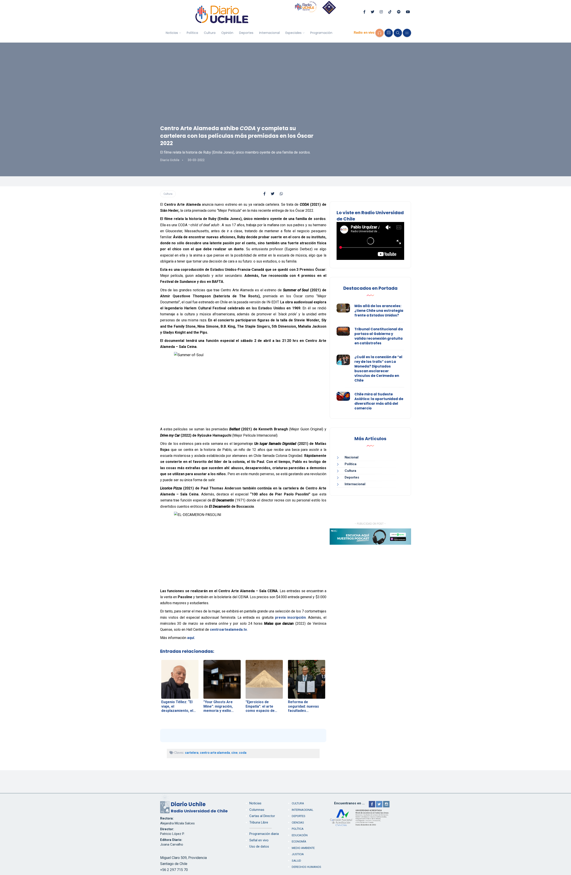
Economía (299, 841)
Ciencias (298, 822)
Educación (300, 835)
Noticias (172, 33)
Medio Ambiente (303, 848)
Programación (321, 33)
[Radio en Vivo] (379, 33)
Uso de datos (259, 846)
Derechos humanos (306, 867)
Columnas (256, 810)
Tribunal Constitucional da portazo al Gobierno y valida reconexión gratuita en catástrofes (378, 336)
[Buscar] (398, 33)
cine (234, 752)
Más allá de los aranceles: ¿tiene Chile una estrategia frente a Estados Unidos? (378, 311)
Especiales (294, 33)
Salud (296, 860)
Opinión (227, 33)
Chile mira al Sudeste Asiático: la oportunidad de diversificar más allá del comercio (378, 401)
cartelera (192, 752)
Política (192, 33)
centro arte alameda (215, 752)
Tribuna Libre (258, 822)
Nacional (351, 457)
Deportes (246, 33)
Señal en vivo (259, 840)
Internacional (269, 33)
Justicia (298, 854)
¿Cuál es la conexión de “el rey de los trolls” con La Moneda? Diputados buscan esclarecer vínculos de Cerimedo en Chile (378, 369)
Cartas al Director (262, 816)
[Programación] (389, 33)
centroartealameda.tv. (229, 629)
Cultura (209, 33)
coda (242, 752)
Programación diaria (264, 834)
